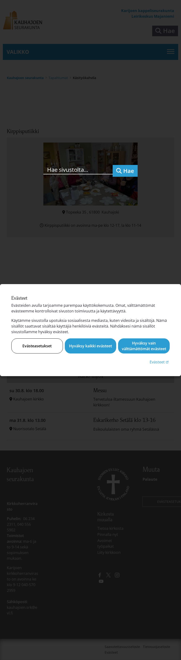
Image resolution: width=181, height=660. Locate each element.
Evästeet (160, 362)
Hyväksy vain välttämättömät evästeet (144, 346)
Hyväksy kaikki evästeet (90, 346)
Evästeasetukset (37, 346)
